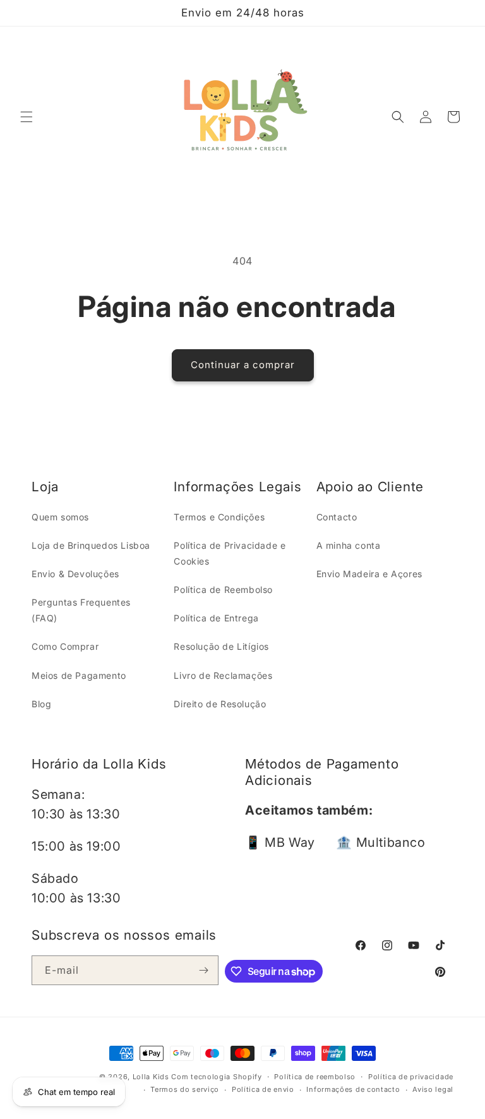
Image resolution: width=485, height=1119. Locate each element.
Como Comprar (65, 646)
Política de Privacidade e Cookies (229, 553)
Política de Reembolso (223, 589)
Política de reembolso (315, 1076)
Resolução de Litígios (221, 646)
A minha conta (348, 545)
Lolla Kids (151, 1076)
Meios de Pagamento (79, 675)
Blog (41, 703)
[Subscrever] (204, 970)
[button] (26, 117)
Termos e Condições (219, 517)
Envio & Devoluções (75, 573)
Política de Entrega (216, 618)
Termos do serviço (184, 1089)
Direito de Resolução (220, 703)
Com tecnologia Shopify (216, 1076)
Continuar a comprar (243, 365)
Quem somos (60, 517)
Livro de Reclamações (223, 675)
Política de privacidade (410, 1076)
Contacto (336, 517)
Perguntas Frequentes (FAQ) (81, 610)
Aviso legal (432, 1089)
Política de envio (263, 1089)
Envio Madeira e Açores (369, 573)
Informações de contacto (353, 1089)
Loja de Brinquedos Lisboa (91, 545)
